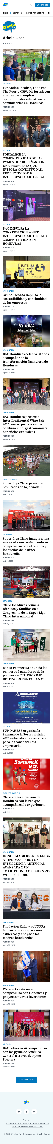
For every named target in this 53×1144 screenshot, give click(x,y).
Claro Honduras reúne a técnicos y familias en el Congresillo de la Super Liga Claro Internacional (24, 611)
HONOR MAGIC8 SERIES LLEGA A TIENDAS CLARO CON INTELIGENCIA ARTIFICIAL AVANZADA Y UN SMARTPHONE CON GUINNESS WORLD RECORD (26, 865)
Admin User (8, 107)
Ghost (39, 1134)
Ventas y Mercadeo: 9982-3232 (27, 1127)
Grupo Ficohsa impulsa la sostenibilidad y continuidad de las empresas (25, 299)
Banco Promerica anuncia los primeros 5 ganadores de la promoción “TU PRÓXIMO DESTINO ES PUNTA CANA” (25, 673)
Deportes (8, 535)
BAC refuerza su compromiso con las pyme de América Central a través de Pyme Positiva (25, 1054)
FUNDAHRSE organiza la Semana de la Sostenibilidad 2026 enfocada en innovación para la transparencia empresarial (24, 738)
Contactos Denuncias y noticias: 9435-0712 (27, 1123)
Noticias (7, 84)
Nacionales (9, 291)
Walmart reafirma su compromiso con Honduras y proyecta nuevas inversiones (25, 993)
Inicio (5, 13)
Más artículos (26, 1080)
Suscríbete (42, 5)
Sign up (26, 1120)
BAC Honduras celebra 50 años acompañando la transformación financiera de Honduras (26, 360)
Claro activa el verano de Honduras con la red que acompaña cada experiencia (24, 801)
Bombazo (17, 13)
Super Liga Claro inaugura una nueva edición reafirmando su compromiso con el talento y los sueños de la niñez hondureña (26, 546)
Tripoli (47, 1134)
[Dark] (31, 5)
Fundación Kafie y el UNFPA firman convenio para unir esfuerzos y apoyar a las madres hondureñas (24, 932)
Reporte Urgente (35, 13)
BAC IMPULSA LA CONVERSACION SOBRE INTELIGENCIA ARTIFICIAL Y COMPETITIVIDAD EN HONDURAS (25, 236)
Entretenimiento (11, 479)
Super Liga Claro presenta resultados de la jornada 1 (23, 485)
